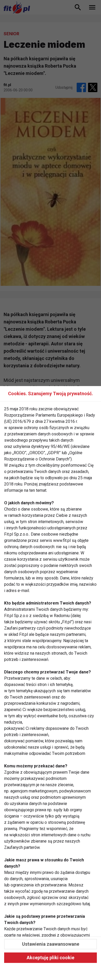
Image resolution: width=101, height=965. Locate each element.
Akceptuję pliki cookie (50, 957)
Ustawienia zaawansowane (50, 944)
